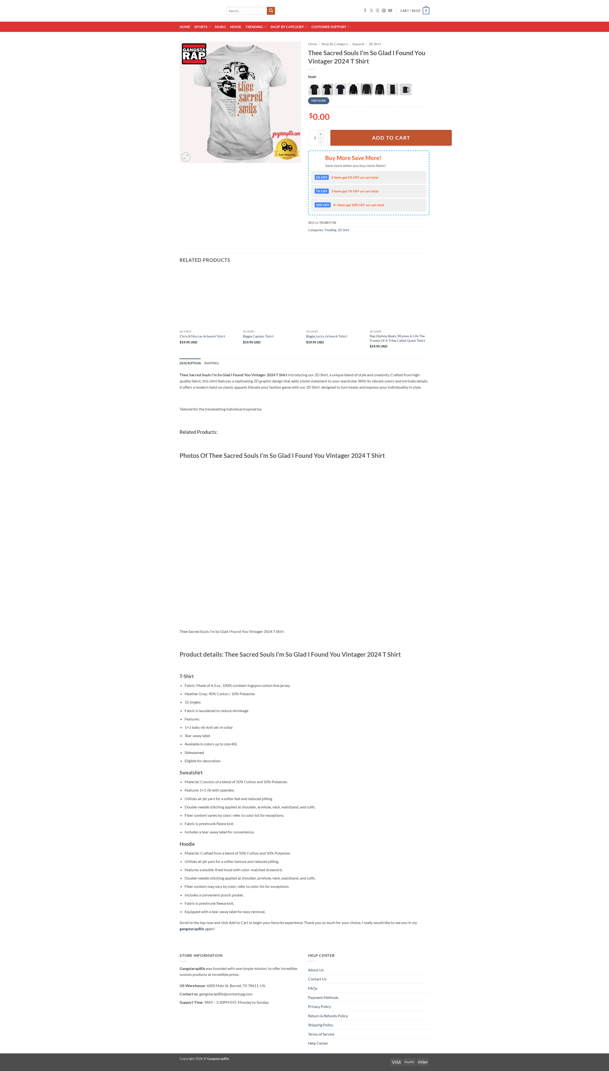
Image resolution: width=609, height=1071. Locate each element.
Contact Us (317, 979)
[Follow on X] (371, 11)
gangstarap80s (192, 928)
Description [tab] (190, 363)
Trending (254, 27)
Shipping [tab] (211, 363)
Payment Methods (323, 997)
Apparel (358, 44)
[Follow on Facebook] (365, 11)
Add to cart (391, 138)
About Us (316, 970)
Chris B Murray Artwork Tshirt (202, 336)
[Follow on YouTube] (390, 11)
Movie (235, 27)
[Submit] (271, 11)
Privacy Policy (319, 1006)
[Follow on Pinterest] (384, 11)
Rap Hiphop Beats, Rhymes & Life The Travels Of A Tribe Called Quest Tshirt (397, 338)
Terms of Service (321, 1034)
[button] (414, 11)
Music (220, 27)
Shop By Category (287, 27)
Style (312, 77)
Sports (200, 27)
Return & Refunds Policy (328, 1015)
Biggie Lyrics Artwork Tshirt (326, 336)
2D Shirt (375, 44)
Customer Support (328, 27)
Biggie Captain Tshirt (258, 336)
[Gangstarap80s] (199, 11)
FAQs (312, 988)
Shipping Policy (320, 1024)
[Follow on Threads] (377, 11)
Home (185, 27)
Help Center (318, 1043)
